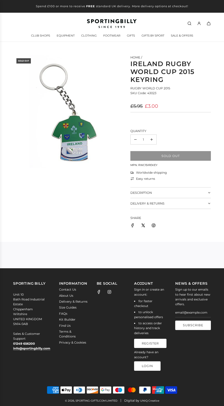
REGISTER (150, 343)
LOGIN (147, 366)
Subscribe (193, 325)
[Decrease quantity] (135, 139)
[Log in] (199, 23)
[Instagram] (109, 292)
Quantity (138, 131)
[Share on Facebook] (132, 226)
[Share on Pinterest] (153, 226)
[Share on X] (143, 226)
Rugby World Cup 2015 (150, 88)
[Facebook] (99, 292)
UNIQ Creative (149, 400)
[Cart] (209, 23)
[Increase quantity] (151, 139)
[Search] (189, 23)
